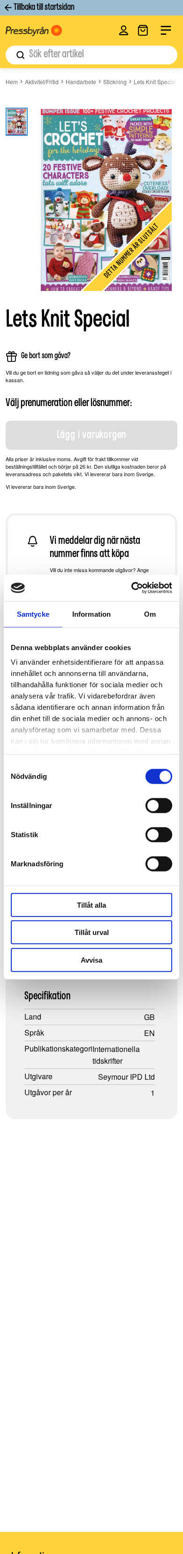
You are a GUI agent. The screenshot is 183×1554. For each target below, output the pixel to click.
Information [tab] (91, 614)
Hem (12, 82)
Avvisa (91, 960)
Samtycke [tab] (33, 614)
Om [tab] (150, 614)
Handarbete (81, 82)
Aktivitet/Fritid (42, 82)
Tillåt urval (92, 932)
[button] (123, 30)
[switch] (158, 805)
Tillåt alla (91, 905)
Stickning (115, 82)
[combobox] (91, 55)
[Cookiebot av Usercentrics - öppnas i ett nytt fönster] (131, 588)
